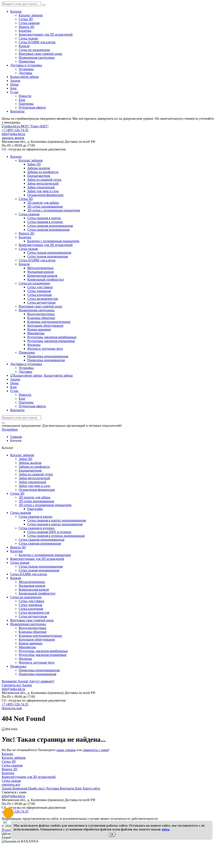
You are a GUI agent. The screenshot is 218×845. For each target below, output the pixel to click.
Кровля (24, 46)
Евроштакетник (30, 470)
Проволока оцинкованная (37, 674)
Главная (16, 437)
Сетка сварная (29, 23)
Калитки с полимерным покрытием (45, 555)
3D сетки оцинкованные (36, 501)
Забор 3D (25, 459)
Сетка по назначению (34, 50)
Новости (25, 96)
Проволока (27, 61)
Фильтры (25, 658)
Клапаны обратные (33, 632)
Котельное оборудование (37, 639)
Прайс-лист (37, 788)
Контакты (17, 111)
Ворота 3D (26, 27)
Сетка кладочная (31, 608)
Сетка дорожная (30, 605)
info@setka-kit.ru (13, 134)
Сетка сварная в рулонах (36, 528)
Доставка (25, 73)
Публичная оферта (32, 107)
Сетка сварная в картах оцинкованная (54, 524)
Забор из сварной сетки (36, 474)
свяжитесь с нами (95, 750)
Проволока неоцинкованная (39, 670)
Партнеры (26, 103)
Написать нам (12, 708)
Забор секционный (32, 482)
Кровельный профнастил (37, 593)
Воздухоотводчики (32, 628)
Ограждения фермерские (37, 489)
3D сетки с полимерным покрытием (45, 505)
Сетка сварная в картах (35, 516)
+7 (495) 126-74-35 (15, 130)
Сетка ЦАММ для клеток (37, 42)
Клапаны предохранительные (40, 635)
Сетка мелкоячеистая (34, 612)
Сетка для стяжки (31, 601)
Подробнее (10, 429)
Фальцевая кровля (32, 585)
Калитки (25, 30)
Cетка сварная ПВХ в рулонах (49, 532)
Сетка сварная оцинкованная (40, 543)
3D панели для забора (34, 497)
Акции (15, 80)
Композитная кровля (34, 589)
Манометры (27, 647)
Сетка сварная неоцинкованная (41, 539)
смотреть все (11, 784)
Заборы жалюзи (30, 463)
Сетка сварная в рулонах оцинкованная (56, 536)
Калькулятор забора (24, 77)
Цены (14, 84)
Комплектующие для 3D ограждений (46, 34)
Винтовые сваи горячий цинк (40, 53)
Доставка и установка (26, 65)
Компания (20, 788)
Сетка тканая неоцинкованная (41, 566)
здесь (165, 829)
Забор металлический (34, 478)
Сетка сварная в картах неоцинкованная (56, 520)
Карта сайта (91, 788)
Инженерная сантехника (36, 57)
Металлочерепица (32, 582)
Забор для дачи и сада (34, 486)
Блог (13, 88)
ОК (112, 834)
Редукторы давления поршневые (42, 655)
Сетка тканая (28, 38)
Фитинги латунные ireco (36, 662)
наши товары (66, 750)
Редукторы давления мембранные (43, 651)
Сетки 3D (26, 19)
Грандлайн (35, 509)
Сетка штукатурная (33, 616)
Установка (26, 69)
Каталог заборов (31, 15)
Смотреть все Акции (17, 685)
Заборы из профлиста (34, 466)
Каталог (16, 11)
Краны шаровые (30, 643)
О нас (14, 92)
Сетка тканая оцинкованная (39, 570)
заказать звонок (13, 138)
